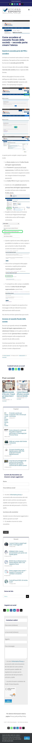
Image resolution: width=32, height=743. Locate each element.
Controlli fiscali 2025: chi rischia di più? (18, 581)
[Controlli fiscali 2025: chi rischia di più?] (6, 581)
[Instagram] (18, 610)
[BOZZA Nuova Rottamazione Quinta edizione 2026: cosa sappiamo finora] (6, 561)
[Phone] (21, 610)
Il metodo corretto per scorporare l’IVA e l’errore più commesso (17, 414)
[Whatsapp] (8, 610)
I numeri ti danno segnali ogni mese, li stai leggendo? (17, 544)
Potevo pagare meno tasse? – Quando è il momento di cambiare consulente (18, 572)
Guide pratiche (22, 355)
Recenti (16, 539)
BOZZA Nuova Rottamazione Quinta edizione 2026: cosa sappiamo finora (17, 562)
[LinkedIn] (14, 610)
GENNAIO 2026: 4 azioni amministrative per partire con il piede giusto (18, 553)
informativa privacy (16, 494)
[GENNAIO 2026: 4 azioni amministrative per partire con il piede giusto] (6, 552)
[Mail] (4, 610)
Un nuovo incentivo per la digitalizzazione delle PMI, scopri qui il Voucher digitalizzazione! (16, 452)
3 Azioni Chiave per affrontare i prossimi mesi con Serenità (23, 394)
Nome (5, 481)
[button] (3, 391)
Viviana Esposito (6, 355)
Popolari (16, 409)
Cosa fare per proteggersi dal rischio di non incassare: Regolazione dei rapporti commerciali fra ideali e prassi (18, 463)
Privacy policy (14, 716)
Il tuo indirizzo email (9, 488)
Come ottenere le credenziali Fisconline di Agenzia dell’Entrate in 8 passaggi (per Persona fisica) (18, 432)
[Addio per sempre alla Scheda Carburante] (6, 442)
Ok (27, 738)
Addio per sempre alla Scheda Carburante (18, 442)
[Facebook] (11, 610)
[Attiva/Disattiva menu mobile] (29, 9)
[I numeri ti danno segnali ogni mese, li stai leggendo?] (6, 543)
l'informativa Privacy (18, 661)
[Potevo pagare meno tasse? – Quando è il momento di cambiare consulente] (6, 571)
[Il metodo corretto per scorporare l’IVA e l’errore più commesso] (6, 413)
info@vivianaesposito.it (16, 1)
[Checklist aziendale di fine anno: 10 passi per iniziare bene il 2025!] (8, 381)
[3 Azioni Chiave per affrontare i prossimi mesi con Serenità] (23, 381)
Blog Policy (22, 716)
